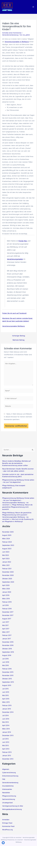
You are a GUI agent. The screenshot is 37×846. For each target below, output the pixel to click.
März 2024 (6, 538)
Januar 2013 (6, 755)
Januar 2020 (6, 592)
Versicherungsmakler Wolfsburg (13, 326)
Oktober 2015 (7, 679)
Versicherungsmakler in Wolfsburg (17, 42)
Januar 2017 (6, 639)
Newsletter (6, 792)
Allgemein (5, 769)
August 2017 (6, 619)
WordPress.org (7, 830)
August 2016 (6, 655)
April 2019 (5, 595)
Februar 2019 (6, 602)
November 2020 (8, 575)
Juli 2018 (5, 605)
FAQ (3, 779)
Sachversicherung (8, 799)
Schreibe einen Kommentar (11, 33)
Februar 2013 (6, 752)
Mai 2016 (5, 665)
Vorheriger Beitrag (18, 335)
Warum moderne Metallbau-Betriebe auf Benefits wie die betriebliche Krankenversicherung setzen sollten (16, 463)
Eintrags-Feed (7, 823)
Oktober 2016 (7, 649)
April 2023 (5, 558)
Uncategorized (7, 803)
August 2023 (6, 549)
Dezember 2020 (8, 572)
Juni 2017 (5, 622)
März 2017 (6, 632)
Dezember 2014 (7, 712)
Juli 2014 (5, 715)
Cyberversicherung (9, 772)
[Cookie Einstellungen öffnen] (3, 844)
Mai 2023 (5, 555)
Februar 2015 (6, 705)
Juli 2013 (5, 739)
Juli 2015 (5, 689)
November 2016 (7, 645)
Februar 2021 (6, 568)
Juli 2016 (5, 659)
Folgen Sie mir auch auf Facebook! (14, 313)
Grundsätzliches (8, 786)
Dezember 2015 (7, 672)
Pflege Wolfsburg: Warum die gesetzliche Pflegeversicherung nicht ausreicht (17, 507)
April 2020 (5, 585)
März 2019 (6, 598)
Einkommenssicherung (10, 776)
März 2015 (6, 702)
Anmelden (5, 820)
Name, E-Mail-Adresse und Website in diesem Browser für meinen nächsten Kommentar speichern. (18, 416)
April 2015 (5, 699)
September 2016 (8, 652)
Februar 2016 (6, 669)
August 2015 (6, 685)
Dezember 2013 (7, 735)
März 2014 (6, 729)
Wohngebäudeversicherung (12, 809)
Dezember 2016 (7, 642)
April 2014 (5, 725)
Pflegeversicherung (9, 796)
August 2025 (6, 535)
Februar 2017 (6, 635)
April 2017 (5, 629)
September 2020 (8, 582)
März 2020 (6, 589)
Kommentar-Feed (8, 826)
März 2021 (6, 565)
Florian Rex (22, 241)
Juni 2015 (5, 692)
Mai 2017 (5, 625)
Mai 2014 (5, 722)
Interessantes (7, 789)
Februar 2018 (6, 609)
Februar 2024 (7, 542)
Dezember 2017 (7, 612)
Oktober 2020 (7, 579)
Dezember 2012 (7, 759)
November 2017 (7, 615)
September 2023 (8, 545)
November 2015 (7, 675)
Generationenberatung (10, 35)
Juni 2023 (5, 552)
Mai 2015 (5, 695)
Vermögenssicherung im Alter (12, 806)
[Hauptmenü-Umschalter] (33, 7)
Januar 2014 (6, 732)
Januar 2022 (6, 562)
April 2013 (5, 749)
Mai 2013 (5, 745)
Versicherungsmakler (15, 259)
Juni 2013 (5, 742)
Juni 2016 (5, 662)
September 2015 (8, 682)
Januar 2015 (6, 709)
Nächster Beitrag (18, 340)
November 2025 (8, 532)
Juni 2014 (5, 719)
